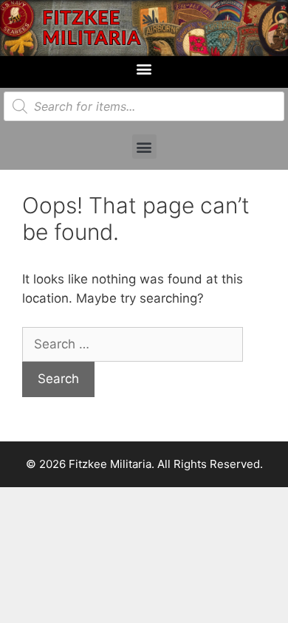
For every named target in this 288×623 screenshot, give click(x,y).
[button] (144, 68)
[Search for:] (132, 344)
